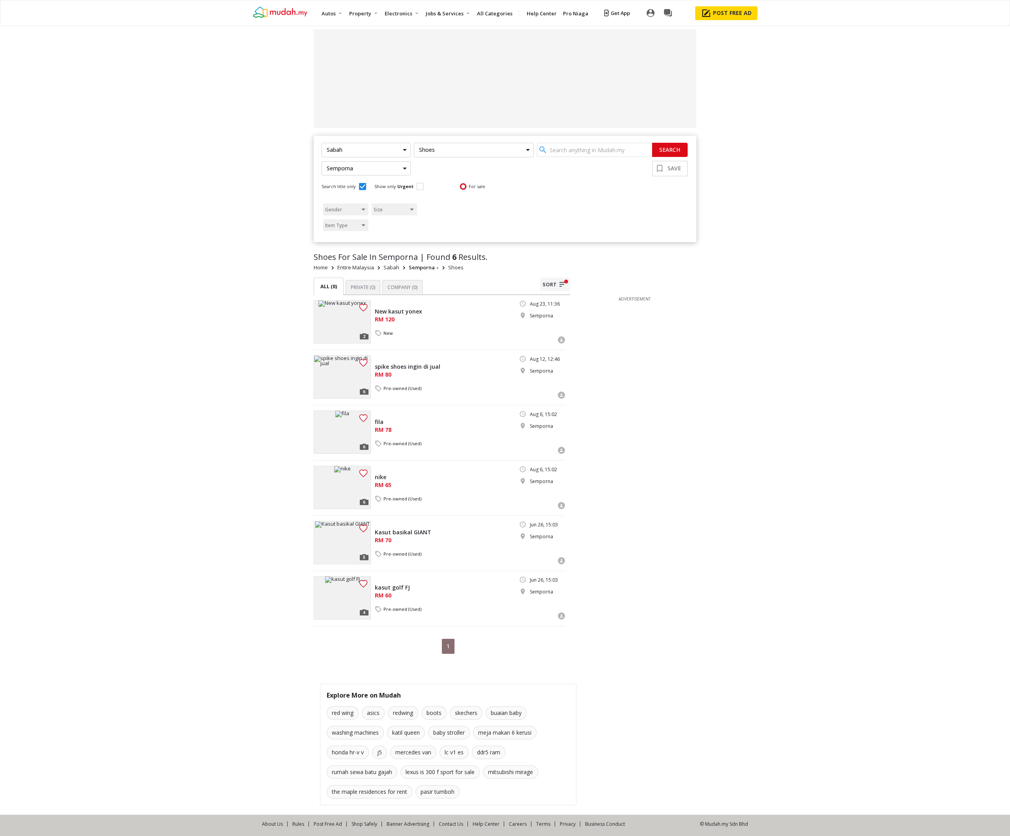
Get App (620, 13)
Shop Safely (364, 824)
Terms (543, 824)
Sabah (391, 267)
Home (321, 267)
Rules (298, 824)
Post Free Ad (328, 824)
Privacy (568, 824)
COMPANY (402, 287)
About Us (272, 824)
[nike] (342, 487)
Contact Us (451, 824)
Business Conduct (605, 824)
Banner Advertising (408, 824)
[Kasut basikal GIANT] (342, 542)
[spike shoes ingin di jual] (342, 377)
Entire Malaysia (355, 267)
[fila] (342, 432)
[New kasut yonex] (342, 321)
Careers (518, 824)
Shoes (456, 267)
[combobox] (594, 150)
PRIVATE (363, 287)
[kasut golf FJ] (342, 598)
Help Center (486, 824)
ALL (328, 286)
